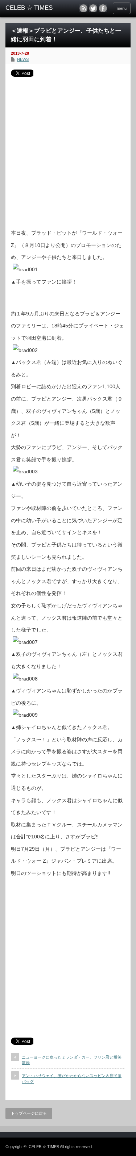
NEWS (23, 59)
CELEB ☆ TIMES (44, 1146)
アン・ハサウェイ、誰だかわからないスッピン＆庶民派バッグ (71, 1078)
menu (122, 8)
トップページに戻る (29, 1113)
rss (83, 8)
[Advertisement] (68, 150)
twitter (93, 8)
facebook (103, 8)
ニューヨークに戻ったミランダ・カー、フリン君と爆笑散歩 (71, 1060)
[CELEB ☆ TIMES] (32, 8)
